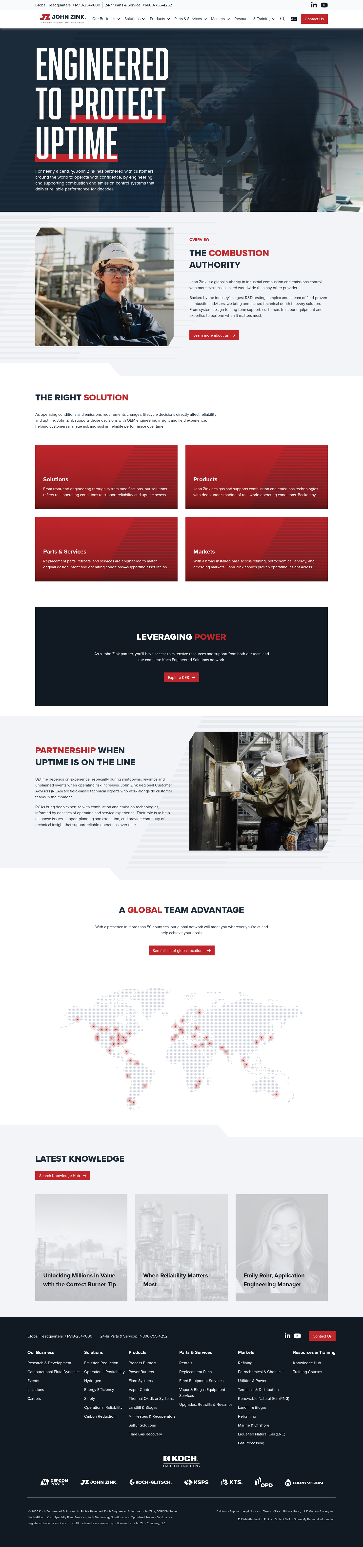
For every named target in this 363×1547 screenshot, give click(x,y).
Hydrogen (92, 1380)
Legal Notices (251, 1511)
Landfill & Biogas (143, 1407)
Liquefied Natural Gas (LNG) (261, 1434)
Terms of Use (271, 1511)
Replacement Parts (195, 1371)
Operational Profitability (104, 1371)
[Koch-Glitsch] (150, 1482)
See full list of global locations (179, 950)
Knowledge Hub (307, 1362)
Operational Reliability (103, 1407)
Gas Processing (251, 1443)
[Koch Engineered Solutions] (181, 1461)
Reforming (247, 1416)
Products (157, 18)
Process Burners (142, 1362)
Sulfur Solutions (142, 1425)
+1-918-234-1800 (86, 5)
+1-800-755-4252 (157, 5)
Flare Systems (141, 1380)
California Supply (228, 1511)
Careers (34, 1398)
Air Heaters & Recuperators (152, 1416)
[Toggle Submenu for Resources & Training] (273, 19)
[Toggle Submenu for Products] (168, 19)
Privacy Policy (292, 1511)
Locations (35, 1389)
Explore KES (179, 677)
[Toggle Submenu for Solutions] (143, 19)
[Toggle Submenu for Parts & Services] (205, 19)
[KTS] (232, 1482)
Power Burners (141, 1371)
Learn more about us (211, 335)
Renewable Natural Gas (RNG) (263, 1398)
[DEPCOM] (54, 1482)
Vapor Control (141, 1389)
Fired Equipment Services (201, 1380)
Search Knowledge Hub (60, 1175)
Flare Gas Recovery (145, 1434)
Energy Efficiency (99, 1389)
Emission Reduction (101, 1362)
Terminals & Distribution (258, 1389)
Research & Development (49, 1362)
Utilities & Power (252, 1380)
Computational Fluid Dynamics (53, 1371)
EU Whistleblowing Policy (255, 1519)
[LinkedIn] (314, 4)
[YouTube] (324, 4)
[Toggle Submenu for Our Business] (118, 19)
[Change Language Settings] (294, 19)
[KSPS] (196, 1482)
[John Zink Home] (61, 18)
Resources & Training (252, 18)
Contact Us (314, 19)
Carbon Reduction (100, 1416)
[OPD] (264, 1482)
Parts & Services (188, 18)
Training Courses (307, 1371)
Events (33, 1380)
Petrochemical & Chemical (260, 1371)
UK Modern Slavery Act (319, 1511)
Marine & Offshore (253, 1425)
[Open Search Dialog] (282, 19)
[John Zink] (99, 1482)
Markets (218, 18)
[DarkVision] (304, 1482)
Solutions (132, 18)
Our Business (103, 18)
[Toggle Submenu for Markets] (228, 19)
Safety (89, 1398)
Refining (245, 1362)
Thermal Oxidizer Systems (151, 1398)
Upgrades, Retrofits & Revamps (205, 1404)
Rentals (185, 1362)
